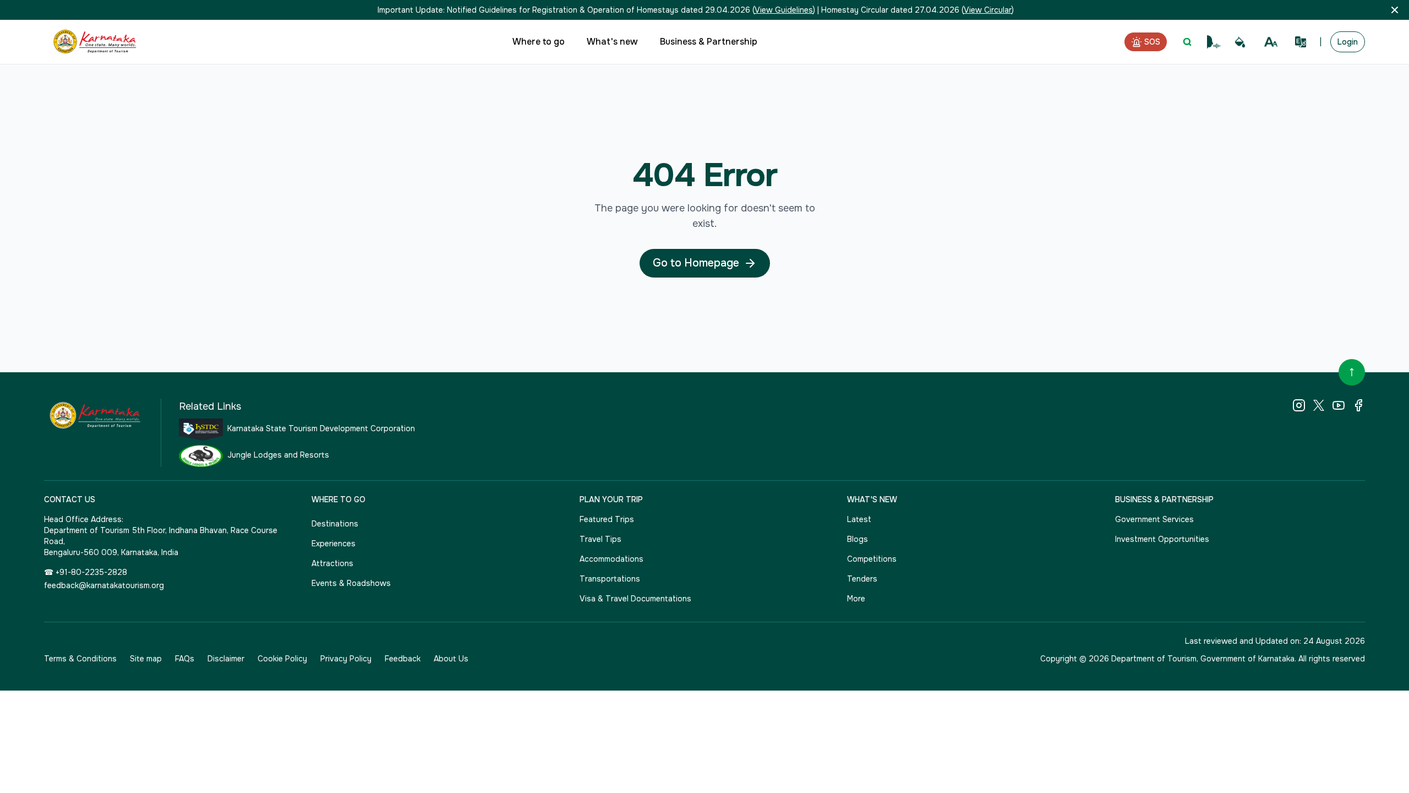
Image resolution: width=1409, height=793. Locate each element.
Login (1347, 42)
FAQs (184, 659)
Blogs (857, 539)
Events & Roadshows (351, 583)
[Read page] (1213, 41)
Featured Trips (607, 519)
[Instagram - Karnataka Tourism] (1299, 405)
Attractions (332, 563)
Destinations (335, 524)
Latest (859, 519)
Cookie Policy (282, 659)
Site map (146, 659)
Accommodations (611, 559)
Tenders (862, 579)
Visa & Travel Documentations (635, 599)
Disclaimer (225, 659)
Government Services (1154, 519)
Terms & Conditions (80, 659)
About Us (451, 659)
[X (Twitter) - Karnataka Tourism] (1318, 405)
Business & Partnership (708, 41)
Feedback (402, 659)
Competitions (872, 559)
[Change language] (1300, 42)
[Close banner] (1394, 9)
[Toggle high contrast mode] (1240, 42)
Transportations (610, 579)
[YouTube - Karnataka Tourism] (1338, 405)
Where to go (538, 41)
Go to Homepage (696, 263)
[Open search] (1187, 42)
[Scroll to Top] (1352, 372)
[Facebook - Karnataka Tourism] (1358, 405)
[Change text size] (1271, 42)
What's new (612, 41)
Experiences (334, 543)
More (856, 599)
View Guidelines (784, 10)
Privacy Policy (346, 659)
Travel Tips (600, 539)
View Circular (988, 10)
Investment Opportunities (1162, 539)
